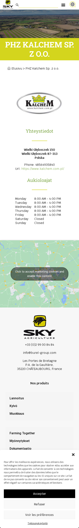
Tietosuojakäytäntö (38, 523)
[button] (73, 455)
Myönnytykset (20, 441)
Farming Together (22, 433)
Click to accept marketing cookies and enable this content (39, 274)
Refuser (39, 504)
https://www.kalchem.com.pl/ (42, 169)
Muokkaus (17, 413)
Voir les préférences (39, 515)
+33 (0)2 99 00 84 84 (39, 345)
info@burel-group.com (39, 353)
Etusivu (17, 68)
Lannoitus (17, 398)
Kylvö (13, 406)
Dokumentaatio (20, 448)
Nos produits (39, 383)
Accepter (39, 494)
